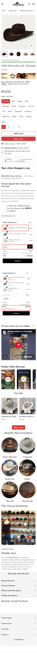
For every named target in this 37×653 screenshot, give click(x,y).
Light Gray (5, 116)
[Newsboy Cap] (27, 489)
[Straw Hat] (9, 489)
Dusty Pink (18, 111)
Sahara (20, 101)
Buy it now (18, 138)
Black (26, 101)
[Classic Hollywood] (9, 445)
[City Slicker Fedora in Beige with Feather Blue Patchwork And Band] (27, 406)
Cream (14, 116)
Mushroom (28, 111)
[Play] (8, 379)
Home (3, 11)
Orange (28, 116)
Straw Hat (9, 501)
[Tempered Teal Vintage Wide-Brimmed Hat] (9, 406)
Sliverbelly (5, 106)
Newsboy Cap (27, 501)
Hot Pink (31, 106)
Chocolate (5, 101)
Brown (10, 111)
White (14, 106)
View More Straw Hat (8, 215)
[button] (33, 4)
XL (19, 127)
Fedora (27, 479)
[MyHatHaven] (18, 4)
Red (13, 101)
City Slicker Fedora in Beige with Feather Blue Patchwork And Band (27, 416)
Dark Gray (22, 106)
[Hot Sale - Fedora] (27, 467)
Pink (3, 111)
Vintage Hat (27, 457)
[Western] (9, 467)
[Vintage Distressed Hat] (27, 445)
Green (21, 116)
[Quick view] (11, 411)
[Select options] (7, 411)
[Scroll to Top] (33, 643)
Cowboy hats (13, 11)
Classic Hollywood (10, 457)
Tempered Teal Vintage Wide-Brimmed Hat (9, 416)
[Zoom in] (31, 45)
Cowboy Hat (9, 479)
